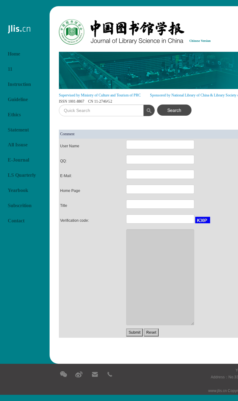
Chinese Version (200, 40)
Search (174, 110)
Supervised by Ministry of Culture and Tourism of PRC (100, 95)
